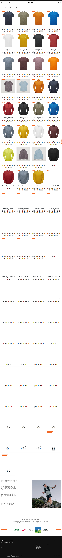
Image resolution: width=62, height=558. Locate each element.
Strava (55, 544)
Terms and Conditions (47, 544)
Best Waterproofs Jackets (39, 547)
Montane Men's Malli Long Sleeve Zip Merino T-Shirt (53, 253)
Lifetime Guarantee (38, 544)
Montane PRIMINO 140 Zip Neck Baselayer (53, 446)
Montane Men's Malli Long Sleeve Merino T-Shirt (8, 185)
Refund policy (37, 549)
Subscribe (13, 547)
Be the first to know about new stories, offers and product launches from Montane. (7, 544)
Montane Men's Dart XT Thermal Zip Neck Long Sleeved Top (23, 276)
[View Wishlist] (57, 2)
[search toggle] (55, 2)
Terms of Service (38, 548)
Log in (54, 0)
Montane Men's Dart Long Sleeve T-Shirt (23, 185)
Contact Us (28, 544)
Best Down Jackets (38, 546)
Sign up (56, 0)
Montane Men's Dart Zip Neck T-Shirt (38, 94)
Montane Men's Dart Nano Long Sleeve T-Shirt (8, 446)
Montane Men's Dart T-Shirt (8, 26)
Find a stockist (59, 0)
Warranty (37, 545)
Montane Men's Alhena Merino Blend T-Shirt (8, 425)
